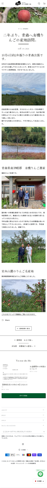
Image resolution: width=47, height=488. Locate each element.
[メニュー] (2, 3)
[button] (39, 3)
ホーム (20, 28)
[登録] (44, 431)
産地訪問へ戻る (25, 328)
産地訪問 (25, 28)
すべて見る (24, 395)
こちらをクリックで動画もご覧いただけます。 (19, 314)
